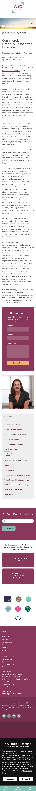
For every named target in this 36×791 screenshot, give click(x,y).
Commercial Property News (16, 32)
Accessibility (6, 703)
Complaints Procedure (18, 703)
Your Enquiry (11, 343)
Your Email (10, 334)
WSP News (8, 494)
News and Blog (7, 642)
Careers (4, 645)
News (6, 465)
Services (5, 639)
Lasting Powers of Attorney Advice (15, 455)
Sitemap (8, 710)
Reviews (5, 647)
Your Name (10, 326)
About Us (5, 634)
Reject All (26, 779)
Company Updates (11, 439)
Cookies (10, 707)
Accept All (10, 779)
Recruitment (9, 470)
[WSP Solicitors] (18, 8)
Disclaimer (21, 705)
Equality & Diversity (20, 707)
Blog (6, 420)
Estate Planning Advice (13, 444)
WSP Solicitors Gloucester (12, 677)
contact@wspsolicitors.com (12, 674)
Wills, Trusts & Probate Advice (16, 480)
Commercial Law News (13, 430)
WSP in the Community (13, 490)
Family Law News (11, 449)
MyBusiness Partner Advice (15, 461)
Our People (6, 636)
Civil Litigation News (12, 425)
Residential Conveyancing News (17, 475)
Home (4, 32)
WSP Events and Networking (16, 485)
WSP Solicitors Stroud (10, 657)
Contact (4, 650)
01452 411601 (6, 671)
